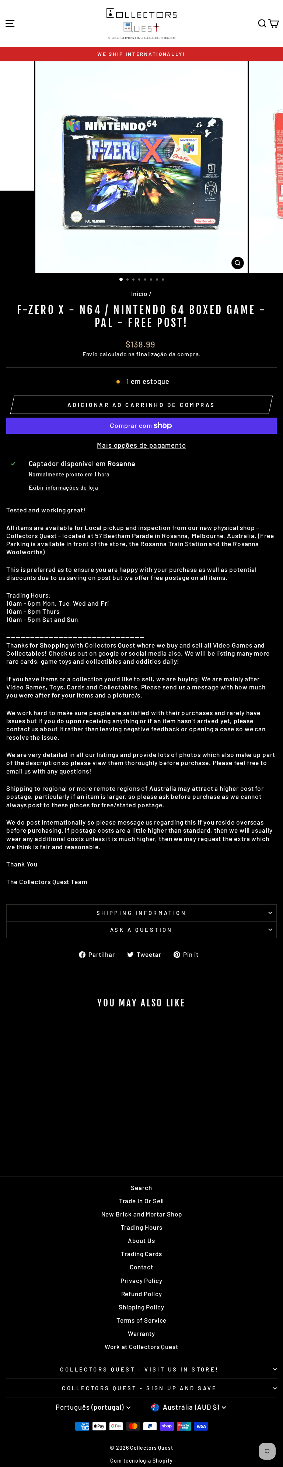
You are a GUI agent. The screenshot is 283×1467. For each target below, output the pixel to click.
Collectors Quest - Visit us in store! (139, 1369)
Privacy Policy (141, 1280)
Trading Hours (142, 1227)
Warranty (141, 1333)
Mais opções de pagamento (141, 445)
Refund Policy (141, 1293)
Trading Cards (141, 1253)
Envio (90, 353)
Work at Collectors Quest (141, 1346)
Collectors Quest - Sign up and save (139, 1388)
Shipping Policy (141, 1307)
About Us (141, 1240)
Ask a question (141, 929)
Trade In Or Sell (141, 1200)
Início (139, 293)
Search (141, 1187)
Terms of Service (141, 1320)
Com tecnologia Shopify (141, 1460)
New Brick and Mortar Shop (141, 1214)
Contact (141, 1266)
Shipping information (141, 912)
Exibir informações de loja (63, 487)
